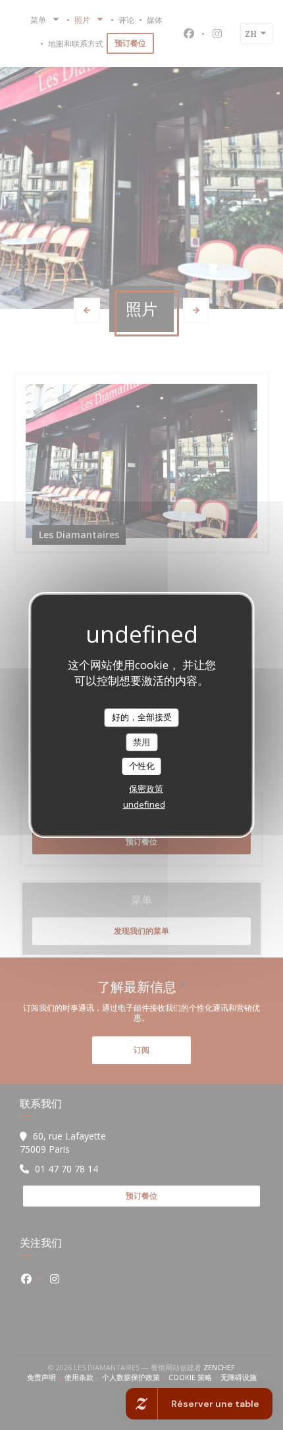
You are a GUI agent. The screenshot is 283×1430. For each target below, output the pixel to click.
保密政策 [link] (146, 789)
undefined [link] (144, 804)
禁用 (141, 742)
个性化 (142, 766)
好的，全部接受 (142, 717)
